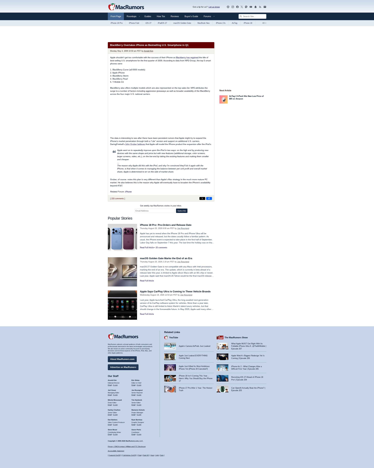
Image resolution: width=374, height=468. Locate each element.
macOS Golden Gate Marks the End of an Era (166, 258)
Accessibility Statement (116, 451)
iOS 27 (148, 23)
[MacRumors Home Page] (126, 7)
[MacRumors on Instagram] (232, 6)
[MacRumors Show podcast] (228, 6)
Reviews (175, 16)
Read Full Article (147, 247)
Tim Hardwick (136, 400)
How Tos (161, 16)
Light (157, 455)
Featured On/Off (114, 455)
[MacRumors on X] (242, 6)
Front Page (116, 16)
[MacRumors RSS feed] (260, 6)
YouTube (173, 337)
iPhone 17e (220, 23)
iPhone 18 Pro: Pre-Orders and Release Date (165, 225)
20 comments (161, 247)
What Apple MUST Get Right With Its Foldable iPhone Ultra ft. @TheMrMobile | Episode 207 (248, 346)
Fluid (139, 455)
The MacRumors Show (236, 337)
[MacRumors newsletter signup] (264, 6)
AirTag (234, 23)
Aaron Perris (136, 430)
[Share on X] (202, 198)
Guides (147, 16)
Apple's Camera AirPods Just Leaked (194, 346)
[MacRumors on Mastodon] (246, 6)
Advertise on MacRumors (123, 367)
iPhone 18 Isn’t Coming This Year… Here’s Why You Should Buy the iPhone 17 (195, 378)
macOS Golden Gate (182, 23)
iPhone (128, 191)
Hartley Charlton (114, 410)
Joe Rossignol (183, 228)
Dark (162, 455)
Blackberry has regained (187, 57)
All (264, 23)
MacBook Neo (203, 23)
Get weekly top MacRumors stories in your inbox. (161, 206)
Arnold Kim (148, 51)
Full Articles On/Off (129, 455)
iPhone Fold (134, 23)
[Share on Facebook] (209, 198)
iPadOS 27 (162, 23)
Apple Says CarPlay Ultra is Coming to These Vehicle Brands (175, 291)
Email (110, 385)
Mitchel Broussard (115, 400)
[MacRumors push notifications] (255, 6)
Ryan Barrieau (136, 420)
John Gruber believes (135, 144)
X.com (115, 385)
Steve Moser (112, 430)
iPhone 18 (248, 23)
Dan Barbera (112, 420)
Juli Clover (112, 390)
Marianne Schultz (138, 410)
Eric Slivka (135, 380)
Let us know (214, 7)
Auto (152, 455)
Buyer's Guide (191, 16)
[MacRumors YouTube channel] (250, 6)
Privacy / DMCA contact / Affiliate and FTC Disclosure (127, 446)
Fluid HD (146, 455)
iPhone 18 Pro (117, 23)
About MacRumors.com (122, 359)
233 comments (117, 198)
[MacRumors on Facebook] (237, 6)
